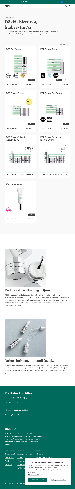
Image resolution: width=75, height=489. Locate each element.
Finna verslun (9, 457)
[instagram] (12, 415)
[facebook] (6, 415)
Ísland (66, 2)
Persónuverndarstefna (44, 457)
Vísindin (20, 457)
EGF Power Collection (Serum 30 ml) (51, 138)
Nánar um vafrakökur (33, 474)
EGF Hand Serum (14, 184)
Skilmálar (39, 454)
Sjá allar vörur (10, 17)
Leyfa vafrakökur (37, 480)
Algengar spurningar (24, 454)
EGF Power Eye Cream (51, 93)
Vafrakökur (8, 464)
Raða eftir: (53, 44)
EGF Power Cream (15, 93)
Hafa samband (10, 454)
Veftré (7, 461)
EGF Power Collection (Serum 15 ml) (16, 138)
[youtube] (18, 415)
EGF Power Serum (49, 49)
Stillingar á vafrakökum (58, 480)
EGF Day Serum (14, 49)
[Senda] (68, 398)
